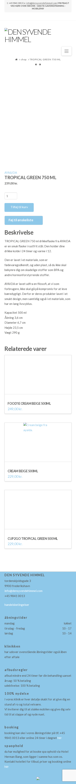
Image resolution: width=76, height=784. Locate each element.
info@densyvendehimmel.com (41, 3)
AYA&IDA (10, 172)
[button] (67, 51)
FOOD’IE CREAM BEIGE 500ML (29, 404)
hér (59, 738)
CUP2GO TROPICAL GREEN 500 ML (33, 539)
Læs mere (38, 460)
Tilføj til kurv (19, 207)
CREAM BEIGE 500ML (23, 471)
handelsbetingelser (16, 604)
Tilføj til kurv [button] (38, 392)
